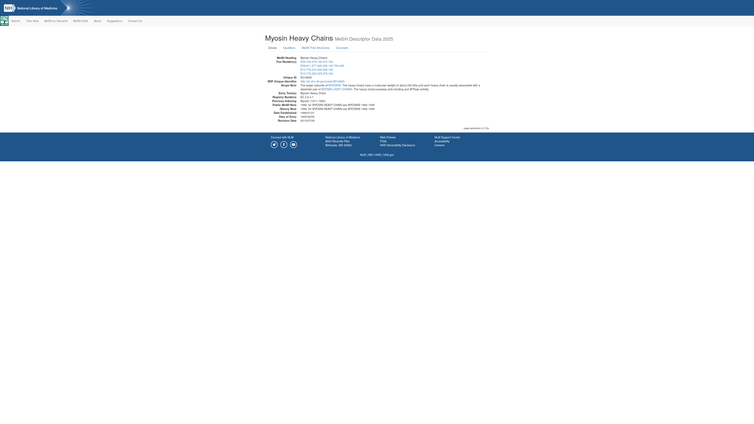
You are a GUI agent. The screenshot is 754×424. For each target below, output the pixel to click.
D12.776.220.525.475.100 (316, 73)
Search (15, 21)
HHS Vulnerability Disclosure (397, 145)
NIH (370, 155)
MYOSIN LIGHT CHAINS (336, 89)
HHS (378, 155)
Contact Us (135, 21)
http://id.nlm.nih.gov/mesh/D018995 (322, 81)
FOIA (383, 141)
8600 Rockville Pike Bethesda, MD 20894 (338, 143)
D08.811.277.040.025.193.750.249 (322, 66)
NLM (363, 155)
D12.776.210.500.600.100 (316, 69)
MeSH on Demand (55, 21)
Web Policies (388, 137)
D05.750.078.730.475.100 (316, 62)
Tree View (32, 21)
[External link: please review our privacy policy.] (274, 144)
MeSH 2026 (80, 21)
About (97, 21)
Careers (440, 145)
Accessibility (442, 141)
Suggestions (114, 21)
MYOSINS (335, 85)
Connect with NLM (282, 137)
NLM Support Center (447, 137)
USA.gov (388, 155)
